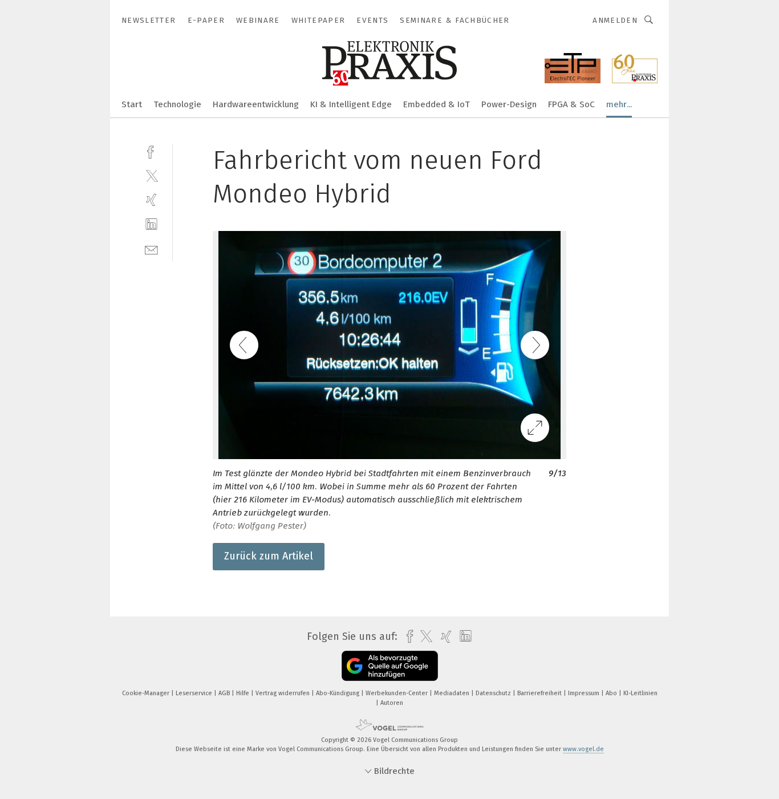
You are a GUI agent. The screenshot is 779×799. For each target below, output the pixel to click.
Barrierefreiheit (540, 693)
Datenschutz (494, 693)
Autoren (391, 703)
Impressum (584, 693)
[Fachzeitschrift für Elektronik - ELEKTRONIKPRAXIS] (131, 103)
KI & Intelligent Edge (351, 104)
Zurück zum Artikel (268, 556)
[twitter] (151, 175)
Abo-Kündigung (338, 693)
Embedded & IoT (436, 104)
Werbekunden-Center (397, 693)
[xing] (151, 200)
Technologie (177, 104)
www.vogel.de (583, 749)
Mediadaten (452, 693)
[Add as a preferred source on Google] (390, 666)
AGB (225, 693)
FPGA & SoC (571, 104)
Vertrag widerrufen (283, 693)
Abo (612, 693)
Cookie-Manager (146, 693)
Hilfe (243, 693)
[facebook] (151, 151)
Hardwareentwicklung (256, 104)
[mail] (151, 249)
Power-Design (509, 104)
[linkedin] (151, 224)
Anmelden (615, 20)
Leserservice (195, 693)
